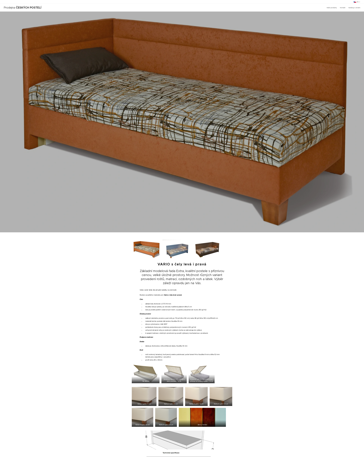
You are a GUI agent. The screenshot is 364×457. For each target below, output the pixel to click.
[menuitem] (332, 7)
